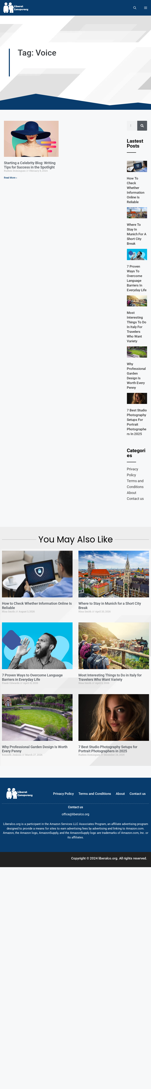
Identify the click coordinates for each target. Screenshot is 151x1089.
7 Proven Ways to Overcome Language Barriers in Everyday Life (32, 677)
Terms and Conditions (135, 484)
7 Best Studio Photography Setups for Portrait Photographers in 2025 (107, 749)
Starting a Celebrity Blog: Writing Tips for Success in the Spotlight (29, 165)
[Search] (142, 126)
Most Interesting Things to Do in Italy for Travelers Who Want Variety (136, 327)
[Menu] (145, 8)
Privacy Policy (132, 472)
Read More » (10, 177)
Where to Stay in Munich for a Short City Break (136, 234)
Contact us (135, 499)
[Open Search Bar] (134, 8)
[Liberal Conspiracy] (15, 8)
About (131, 493)
